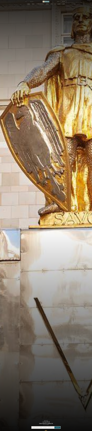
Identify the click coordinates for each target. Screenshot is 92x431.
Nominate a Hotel (31, 1)
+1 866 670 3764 (58, 1)
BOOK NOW (63, 1)
